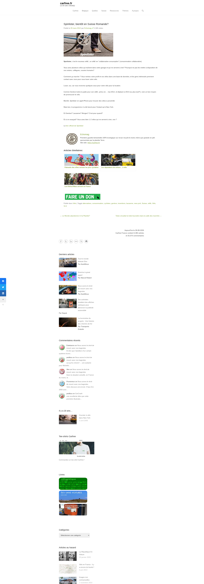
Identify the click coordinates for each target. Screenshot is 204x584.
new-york (137, 203)
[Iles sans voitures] (73, 502)
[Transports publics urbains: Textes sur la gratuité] (73, 515)
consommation (97, 203)
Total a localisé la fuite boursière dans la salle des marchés (139, 216)
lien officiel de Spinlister (74, 126)
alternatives (87, 203)
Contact (86, 241)
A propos (135, 11)
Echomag (87, 28)
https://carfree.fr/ (93, 143)
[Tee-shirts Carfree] (76, 457)
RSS (81, 241)
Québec (95, 11)
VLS (65, 206)
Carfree (75, 11)
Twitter (66, 241)
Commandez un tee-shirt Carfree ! (72, 460)
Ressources (114, 11)
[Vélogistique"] (73, 489)
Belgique (85, 11)
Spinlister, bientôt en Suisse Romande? (86, 24)
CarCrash (78, 393)
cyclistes (107, 203)
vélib (149, 203)
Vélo (74, 203)
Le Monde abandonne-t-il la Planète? (75, 216)
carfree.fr (66, 3)
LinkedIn (71, 241)
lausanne (129, 203)
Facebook (61, 241)
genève (114, 203)
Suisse (103, 11)
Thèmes (125, 11)
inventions (121, 203)
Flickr (76, 241)
